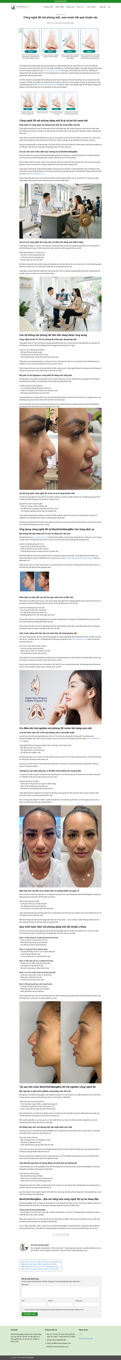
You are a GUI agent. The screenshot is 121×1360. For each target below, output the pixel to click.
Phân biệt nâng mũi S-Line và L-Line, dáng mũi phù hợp (39, 1266)
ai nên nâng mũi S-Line (79, 639)
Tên (23, 1301)
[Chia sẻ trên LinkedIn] (67, 1234)
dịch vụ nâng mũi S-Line (40, 537)
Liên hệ (103, 7)
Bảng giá (70, 7)
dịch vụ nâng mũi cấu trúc (52, 70)
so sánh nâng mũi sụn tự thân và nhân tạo (80, 558)
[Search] (109, 7)
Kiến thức (91, 7)
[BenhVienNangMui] (20, 7)
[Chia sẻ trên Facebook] (53, 1234)
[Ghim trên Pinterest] (64, 1234)
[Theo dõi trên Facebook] (80, 1334)
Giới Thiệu (59, 7)
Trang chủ (48, 7)
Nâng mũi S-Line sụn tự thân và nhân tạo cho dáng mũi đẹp (41, 1262)
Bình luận (25, 1284)
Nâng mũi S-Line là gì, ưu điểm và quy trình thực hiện (39, 1264)
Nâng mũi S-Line (60, 14)
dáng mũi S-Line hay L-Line (35, 174)
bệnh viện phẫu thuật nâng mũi (47, 84)
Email (50, 1301)
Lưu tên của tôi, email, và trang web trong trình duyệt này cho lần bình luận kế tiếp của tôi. (54, 1309)
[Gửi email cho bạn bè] (60, 1234)
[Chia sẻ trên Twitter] (57, 1234)
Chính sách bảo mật (85, 1338)
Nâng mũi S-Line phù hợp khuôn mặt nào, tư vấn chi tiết (39, 1269)
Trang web (78, 1301)
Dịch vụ (80, 7)
